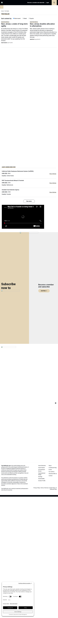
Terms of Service (44, 487)
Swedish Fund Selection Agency (10, 189)
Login (47, 2)
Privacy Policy (36, 487)
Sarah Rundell (4, 42)
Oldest (25, 18)
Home (2, 11)
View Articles (52, 174)
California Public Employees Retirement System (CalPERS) (18, 171)
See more (29, 201)
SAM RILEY (32, 39)
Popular (31, 18)
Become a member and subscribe (35, 2)
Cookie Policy (52, 487)
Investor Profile (5, 21)
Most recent (17, 18)
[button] (54, 2)
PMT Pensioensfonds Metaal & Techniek (13, 180)
